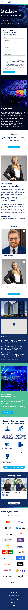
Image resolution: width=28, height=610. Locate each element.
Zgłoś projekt (7, 412)
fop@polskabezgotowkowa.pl (14, 595)
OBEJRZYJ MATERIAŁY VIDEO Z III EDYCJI (14, 467)
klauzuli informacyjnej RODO (10, 69)
